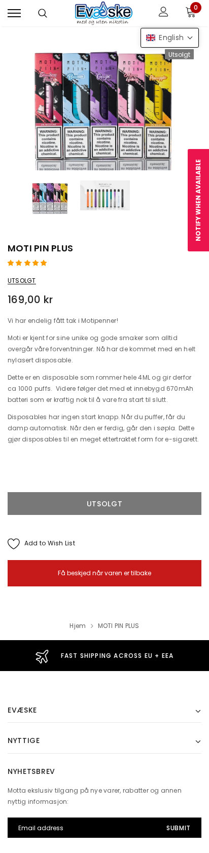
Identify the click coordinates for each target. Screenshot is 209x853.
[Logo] (103, 13)
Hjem (77, 625)
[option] (104, 106)
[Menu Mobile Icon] (14, 13)
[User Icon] (163, 13)
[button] (28, 262)
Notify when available (198, 200)
